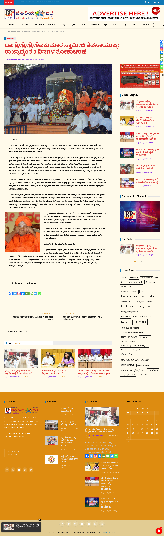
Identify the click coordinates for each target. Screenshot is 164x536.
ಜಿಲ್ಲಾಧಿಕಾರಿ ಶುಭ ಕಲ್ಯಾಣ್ (135, 360)
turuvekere (145, 337)
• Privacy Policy (11, 454)
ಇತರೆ (135, 25)
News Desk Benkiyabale (15, 59)
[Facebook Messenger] (23, 293)
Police (135, 316)
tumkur (141, 322)
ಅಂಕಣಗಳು (95, 25)
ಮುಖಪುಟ (10, 25)
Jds (141, 291)
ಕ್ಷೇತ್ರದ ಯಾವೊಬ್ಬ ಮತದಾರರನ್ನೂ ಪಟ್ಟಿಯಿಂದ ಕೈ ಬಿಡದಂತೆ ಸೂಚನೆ (18, 372)
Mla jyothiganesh (129, 312)
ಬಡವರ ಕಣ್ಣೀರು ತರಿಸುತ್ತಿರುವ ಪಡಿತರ (69, 423)
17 (128, 429)
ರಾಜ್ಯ (63, 25)
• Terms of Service (12, 451)
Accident (124, 277)
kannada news (130, 296)
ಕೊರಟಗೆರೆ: (125, 350)
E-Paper (155, 25)
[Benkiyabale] (29, 14)
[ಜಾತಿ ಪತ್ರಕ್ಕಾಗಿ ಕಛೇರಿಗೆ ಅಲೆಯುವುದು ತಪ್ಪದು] (127, 169)
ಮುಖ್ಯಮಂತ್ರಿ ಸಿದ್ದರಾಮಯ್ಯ (128, 375)
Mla (149, 307)
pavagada (125, 316)
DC (130, 287)
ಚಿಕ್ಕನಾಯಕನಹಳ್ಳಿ (140, 350)
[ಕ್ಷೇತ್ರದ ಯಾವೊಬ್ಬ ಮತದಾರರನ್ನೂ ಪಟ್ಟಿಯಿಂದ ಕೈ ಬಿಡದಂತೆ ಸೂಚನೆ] (21, 358)
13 (142, 425)
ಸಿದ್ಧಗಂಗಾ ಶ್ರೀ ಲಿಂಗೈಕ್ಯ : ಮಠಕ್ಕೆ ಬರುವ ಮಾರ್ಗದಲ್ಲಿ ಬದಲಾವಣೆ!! (82, 318)
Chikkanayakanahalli (131, 282)
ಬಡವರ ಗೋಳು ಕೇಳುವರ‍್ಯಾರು (67, 410)
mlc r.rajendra (145, 312)
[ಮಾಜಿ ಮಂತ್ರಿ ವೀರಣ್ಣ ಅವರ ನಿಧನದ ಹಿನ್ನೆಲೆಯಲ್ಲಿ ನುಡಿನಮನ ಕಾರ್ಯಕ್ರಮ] (95, 358)
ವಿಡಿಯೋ (145, 25)
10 (128, 425)
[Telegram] (35, 293)
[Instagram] (19, 293)
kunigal (149, 301)
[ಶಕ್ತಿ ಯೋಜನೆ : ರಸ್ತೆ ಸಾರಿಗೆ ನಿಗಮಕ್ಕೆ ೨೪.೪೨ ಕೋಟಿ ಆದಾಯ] (51, 440)
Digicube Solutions (108, 532)
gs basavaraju (125, 292)
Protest (143, 316)
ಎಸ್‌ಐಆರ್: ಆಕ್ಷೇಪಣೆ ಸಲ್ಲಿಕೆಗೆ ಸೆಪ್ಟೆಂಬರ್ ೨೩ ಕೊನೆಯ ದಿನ (39, 2)
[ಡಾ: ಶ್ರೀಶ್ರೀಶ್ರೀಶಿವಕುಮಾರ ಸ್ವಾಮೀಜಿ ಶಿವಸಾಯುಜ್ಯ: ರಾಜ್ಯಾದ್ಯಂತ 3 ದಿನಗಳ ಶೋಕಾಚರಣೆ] (58, 99)
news (26, 377)
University (124, 341)
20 (142, 429)
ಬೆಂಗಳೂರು (52, 25)
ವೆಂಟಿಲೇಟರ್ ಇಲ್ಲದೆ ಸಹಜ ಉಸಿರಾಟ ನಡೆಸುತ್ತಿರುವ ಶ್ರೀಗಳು (33, 318)
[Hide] (163, 75)
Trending (10, 38)
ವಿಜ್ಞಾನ (126, 25)
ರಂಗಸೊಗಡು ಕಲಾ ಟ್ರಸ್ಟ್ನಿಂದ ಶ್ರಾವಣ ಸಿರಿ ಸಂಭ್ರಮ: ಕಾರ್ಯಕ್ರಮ (147, 153)
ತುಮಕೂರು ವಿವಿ (143, 365)
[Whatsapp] (39, 293)
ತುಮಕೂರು (39, 25)
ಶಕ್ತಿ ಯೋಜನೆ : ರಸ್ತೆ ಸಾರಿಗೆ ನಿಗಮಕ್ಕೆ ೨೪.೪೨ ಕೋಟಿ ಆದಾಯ (68, 441)
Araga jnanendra (146, 278)
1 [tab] (135, 261)
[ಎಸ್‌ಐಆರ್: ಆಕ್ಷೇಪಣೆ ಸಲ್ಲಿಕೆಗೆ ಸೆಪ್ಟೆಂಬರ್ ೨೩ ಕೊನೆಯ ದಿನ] (58, 358)
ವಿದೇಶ (84, 25)
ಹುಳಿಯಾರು (143, 375)
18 (133, 429)
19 (138, 429)
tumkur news (129, 337)
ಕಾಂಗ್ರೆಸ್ (132, 341)
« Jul (127, 442)
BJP (156, 277)
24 (128, 433)
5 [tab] (144, 261)
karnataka (148, 296)
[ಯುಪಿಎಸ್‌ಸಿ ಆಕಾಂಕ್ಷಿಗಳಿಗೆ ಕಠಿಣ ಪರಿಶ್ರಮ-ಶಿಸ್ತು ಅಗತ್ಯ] (127, 183)
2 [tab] (137, 261)
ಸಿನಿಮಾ (116, 25)
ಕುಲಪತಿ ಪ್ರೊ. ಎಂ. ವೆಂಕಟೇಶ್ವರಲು (134, 345)
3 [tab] (140, 261)
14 (147, 425)
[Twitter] (15, 293)
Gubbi (134, 292)
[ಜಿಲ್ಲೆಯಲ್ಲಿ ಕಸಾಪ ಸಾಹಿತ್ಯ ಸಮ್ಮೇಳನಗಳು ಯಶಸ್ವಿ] (51, 459)
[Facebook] (11, 293)
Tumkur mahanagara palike (132, 332)
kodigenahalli (125, 301)
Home (6, 31)
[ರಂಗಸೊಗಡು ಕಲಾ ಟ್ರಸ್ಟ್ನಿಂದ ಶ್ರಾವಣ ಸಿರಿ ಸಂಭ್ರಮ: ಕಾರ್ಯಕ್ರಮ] (127, 153)
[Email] (27, 293)
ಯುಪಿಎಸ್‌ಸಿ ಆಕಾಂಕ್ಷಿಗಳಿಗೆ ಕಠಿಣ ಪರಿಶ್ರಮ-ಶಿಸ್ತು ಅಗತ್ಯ (147, 181)
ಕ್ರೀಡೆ (106, 25)
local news (127, 306)
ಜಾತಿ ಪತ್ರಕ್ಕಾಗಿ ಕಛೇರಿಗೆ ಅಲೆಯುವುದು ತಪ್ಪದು (145, 167)
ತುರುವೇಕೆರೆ (153, 370)
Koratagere (138, 302)
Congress (150, 282)
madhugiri (141, 307)
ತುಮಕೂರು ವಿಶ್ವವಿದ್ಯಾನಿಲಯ (133, 370)
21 (147, 429)
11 (133, 425)
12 (137, 425)
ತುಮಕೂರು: (127, 365)
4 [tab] (142, 261)
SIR (151, 316)
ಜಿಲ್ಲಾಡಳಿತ (126, 355)
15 (152, 425)
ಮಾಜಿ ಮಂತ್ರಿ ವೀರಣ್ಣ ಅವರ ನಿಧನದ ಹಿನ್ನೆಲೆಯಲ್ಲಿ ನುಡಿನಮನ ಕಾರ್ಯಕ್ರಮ (94, 372)
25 (133, 433)
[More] (161, 70)
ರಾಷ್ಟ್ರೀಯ (73, 25)
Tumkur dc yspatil (130, 328)
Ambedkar (134, 277)
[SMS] (31, 293)
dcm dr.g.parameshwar (142, 287)
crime (123, 287)
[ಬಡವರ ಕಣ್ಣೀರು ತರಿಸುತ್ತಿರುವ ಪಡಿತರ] (51, 425)
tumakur (126, 322)
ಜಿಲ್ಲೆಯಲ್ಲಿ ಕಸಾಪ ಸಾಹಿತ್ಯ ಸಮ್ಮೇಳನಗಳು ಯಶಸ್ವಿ (70, 459)
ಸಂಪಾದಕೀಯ (24, 25)
